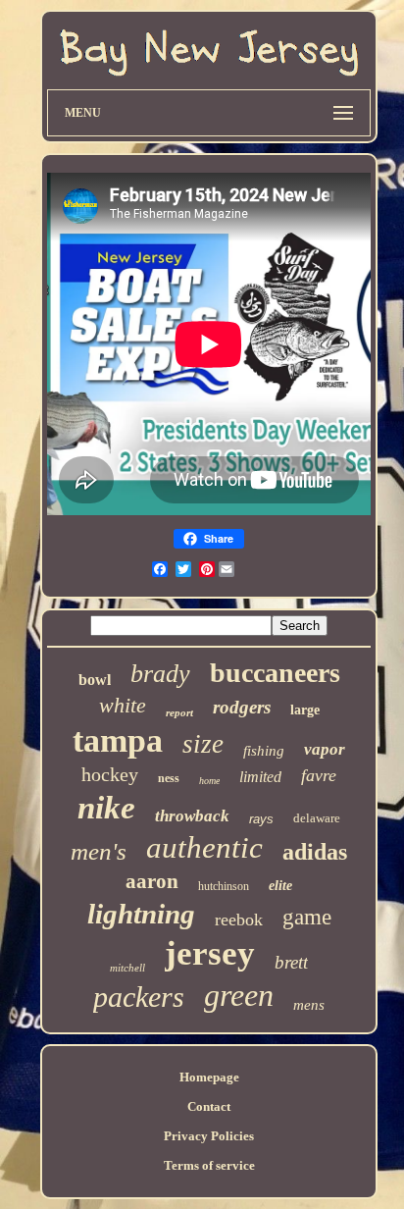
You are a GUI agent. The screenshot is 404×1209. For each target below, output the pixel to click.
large (305, 710)
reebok (239, 919)
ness (168, 778)
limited (260, 776)
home (209, 780)
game (306, 917)
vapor (324, 749)
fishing (263, 751)
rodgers (242, 707)
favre (318, 775)
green (239, 995)
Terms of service (209, 1165)
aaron (152, 881)
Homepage (209, 1077)
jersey (210, 953)
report (179, 712)
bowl (94, 679)
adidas (314, 852)
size (203, 744)
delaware (316, 818)
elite (280, 885)
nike (106, 807)
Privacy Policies (209, 1136)
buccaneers (275, 672)
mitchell (127, 967)
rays (261, 819)
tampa (118, 740)
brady (160, 673)
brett (291, 962)
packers (138, 996)
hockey (109, 774)
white (122, 705)
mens (309, 1005)
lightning (141, 913)
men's (98, 851)
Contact (208, 1106)
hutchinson (223, 886)
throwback (192, 816)
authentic (204, 847)
